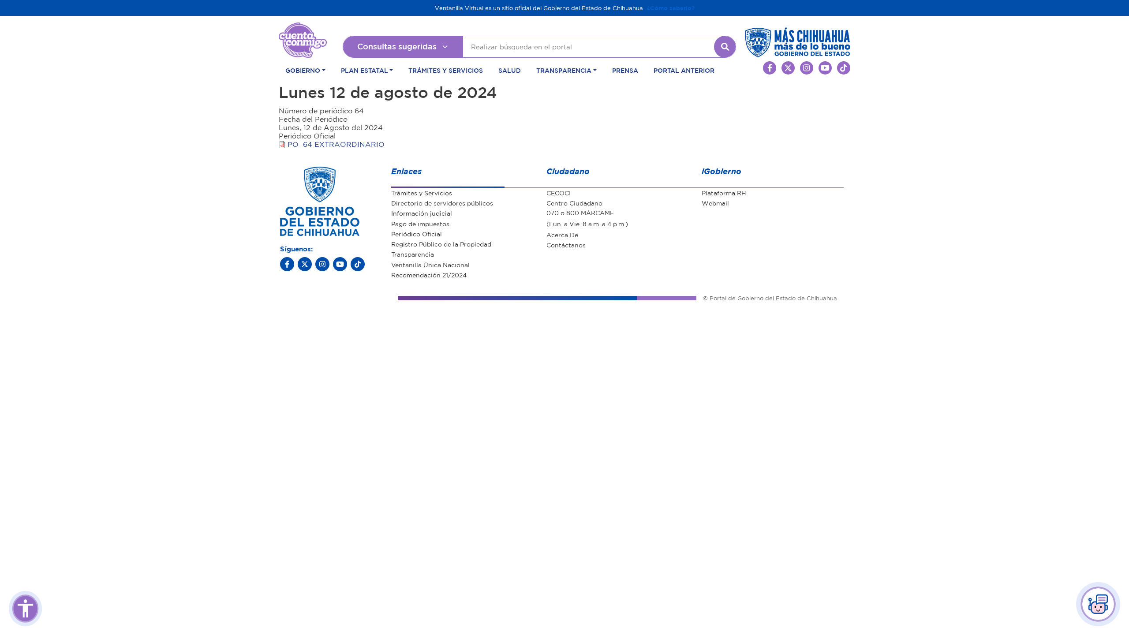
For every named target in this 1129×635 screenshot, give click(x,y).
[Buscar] (725, 47)
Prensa (625, 70)
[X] (305, 264)
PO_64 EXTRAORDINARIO (336, 144)
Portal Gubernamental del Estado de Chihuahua (303, 29)
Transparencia (412, 254)
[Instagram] (322, 264)
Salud (509, 70)
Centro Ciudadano (574, 203)
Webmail (715, 203)
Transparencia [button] (563, 70)
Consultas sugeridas (397, 46)
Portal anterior (684, 70)
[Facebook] (287, 264)
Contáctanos (566, 245)
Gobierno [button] (302, 70)
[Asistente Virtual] (1098, 604)
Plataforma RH (724, 193)
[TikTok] (358, 264)
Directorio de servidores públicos (442, 203)
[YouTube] (340, 264)
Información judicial (421, 213)
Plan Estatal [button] (364, 70)
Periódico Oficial (416, 234)
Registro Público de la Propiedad (441, 244)
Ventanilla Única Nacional (430, 264)
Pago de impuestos (420, 223)
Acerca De (562, 235)
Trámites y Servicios (445, 70)
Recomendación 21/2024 (429, 275)
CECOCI (558, 193)
